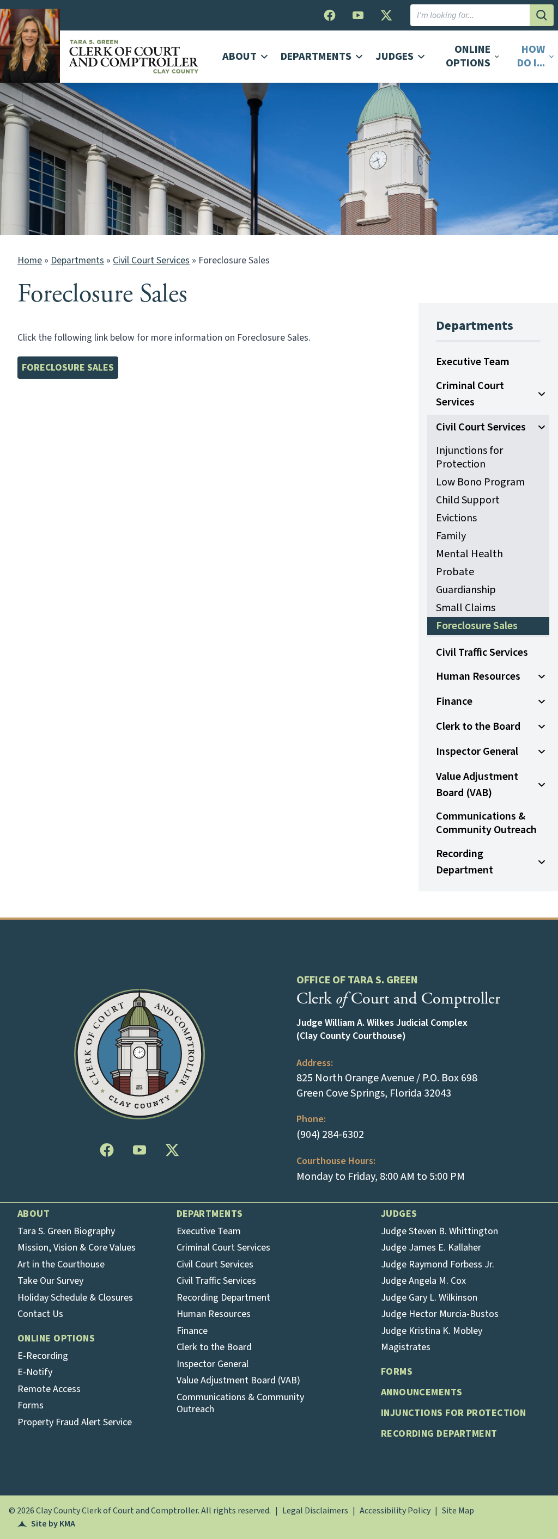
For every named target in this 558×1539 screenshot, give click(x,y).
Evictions (456, 518)
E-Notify (34, 1372)
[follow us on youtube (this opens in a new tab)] (358, 15)
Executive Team (473, 362)
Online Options (56, 1338)
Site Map (458, 1511)
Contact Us (40, 1314)
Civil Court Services (151, 260)
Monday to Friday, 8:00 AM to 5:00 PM (380, 1176)
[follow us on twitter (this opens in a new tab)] (386, 15)
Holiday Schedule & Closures (75, 1297)
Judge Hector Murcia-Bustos (440, 1314)
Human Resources (478, 676)
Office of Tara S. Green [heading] (357, 980)
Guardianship (466, 590)
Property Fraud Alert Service (74, 1422)
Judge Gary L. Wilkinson (429, 1297)
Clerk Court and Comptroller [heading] (398, 998)
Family (451, 536)
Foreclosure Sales (102, 294)
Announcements (422, 1392)
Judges (399, 1214)
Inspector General (477, 751)
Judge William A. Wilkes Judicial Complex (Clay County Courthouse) (382, 1030)
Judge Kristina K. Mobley (431, 1331)
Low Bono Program (480, 482)
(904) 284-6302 (330, 1134)
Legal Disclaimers (315, 1511)
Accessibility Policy (395, 1511)
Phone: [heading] (311, 1119)
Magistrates (405, 1347)
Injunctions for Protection (469, 457)
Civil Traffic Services (482, 652)
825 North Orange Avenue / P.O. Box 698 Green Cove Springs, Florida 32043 (386, 1085)
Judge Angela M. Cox (423, 1281)
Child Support (468, 500)
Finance (454, 701)
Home (29, 260)
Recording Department (464, 862)
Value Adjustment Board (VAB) (477, 785)
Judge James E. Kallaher (431, 1247)
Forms (30, 1405)
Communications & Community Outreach (486, 823)
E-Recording (42, 1356)
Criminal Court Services (470, 394)
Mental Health (469, 554)
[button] (531, 57)
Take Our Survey (50, 1281)
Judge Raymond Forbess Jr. (437, 1264)
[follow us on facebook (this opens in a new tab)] (330, 15)
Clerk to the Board (478, 726)
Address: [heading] (314, 1063)
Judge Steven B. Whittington (439, 1231)
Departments (77, 260)
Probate (455, 572)
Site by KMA (46, 1524)
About (33, 1214)
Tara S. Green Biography (66, 1231)
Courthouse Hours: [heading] (335, 1161)
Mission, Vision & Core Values (76, 1247)
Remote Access (49, 1389)
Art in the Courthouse (61, 1264)
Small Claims (465, 607)
